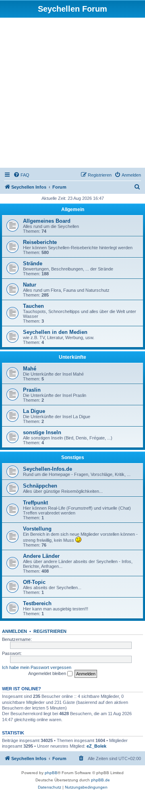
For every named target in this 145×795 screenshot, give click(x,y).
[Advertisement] (72, 94)
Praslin (32, 390)
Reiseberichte (40, 242)
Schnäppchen (40, 486)
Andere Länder (41, 556)
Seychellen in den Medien (55, 332)
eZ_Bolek (96, 746)
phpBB (51, 773)
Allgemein (72, 209)
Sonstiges (72, 457)
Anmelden (14, 631)
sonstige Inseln (42, 432)
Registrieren (49, 631)
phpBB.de (100, 780)
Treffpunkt (35, 503)
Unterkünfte (72, 357)
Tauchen (33, 306)
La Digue (34, 411)
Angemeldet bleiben (47, 673)
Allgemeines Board (46, 221)
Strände (32, 263)
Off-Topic (34, 582)
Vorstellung (37, 529)
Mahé (29, 369)
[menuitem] (21, 175)
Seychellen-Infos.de (47, 469)
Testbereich (37, 603)
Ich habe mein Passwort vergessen (36, 667)
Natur (29, 285)
